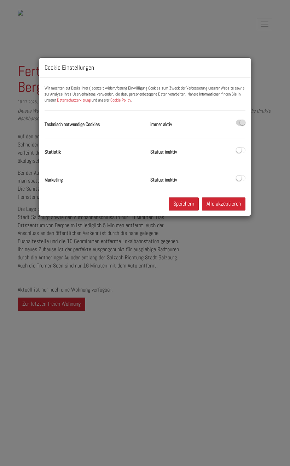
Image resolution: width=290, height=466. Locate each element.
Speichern (183, 203)
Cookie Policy (120, 100)
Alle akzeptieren (224, 203)
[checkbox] (240, 123)
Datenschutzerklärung (74, 100)
